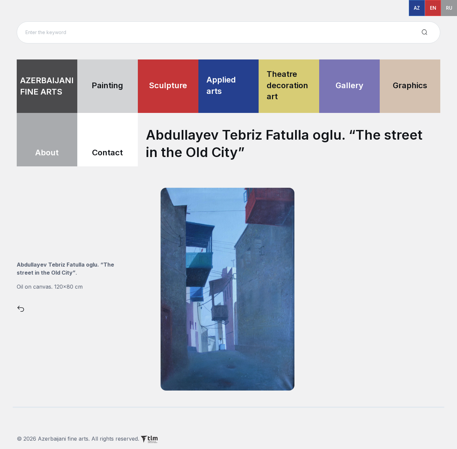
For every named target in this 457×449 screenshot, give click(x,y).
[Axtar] (424, 32)
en (433, 8)
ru (449, 8)
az (417, 8)
